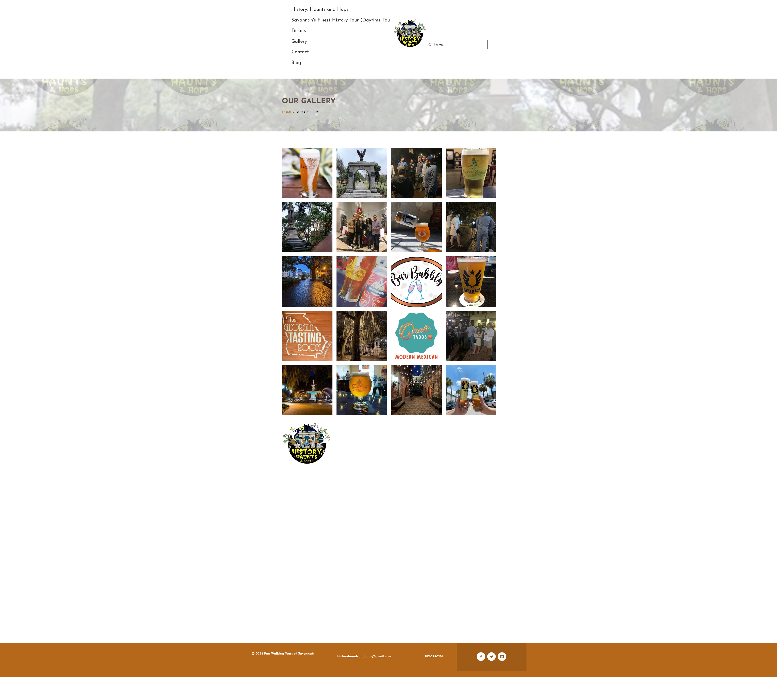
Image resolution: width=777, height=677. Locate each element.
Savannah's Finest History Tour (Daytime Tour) (342, 20)
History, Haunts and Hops (319, 9)
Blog (296, 62)
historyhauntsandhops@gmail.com (364, 656)
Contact (300, 52)
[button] (307, 173)
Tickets (298, 30)
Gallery (299, 41)
